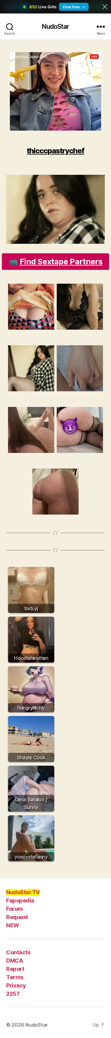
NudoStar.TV (23, 892)
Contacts (18, 952)
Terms (14, 977)
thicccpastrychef (55, 150)
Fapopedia (20, 900)
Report (15, 969)
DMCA (14, 960)
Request (17, 917)
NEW (12, 925)
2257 (12, 993)
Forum (14, 909)
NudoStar (55, 26)
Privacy (16, 985)
